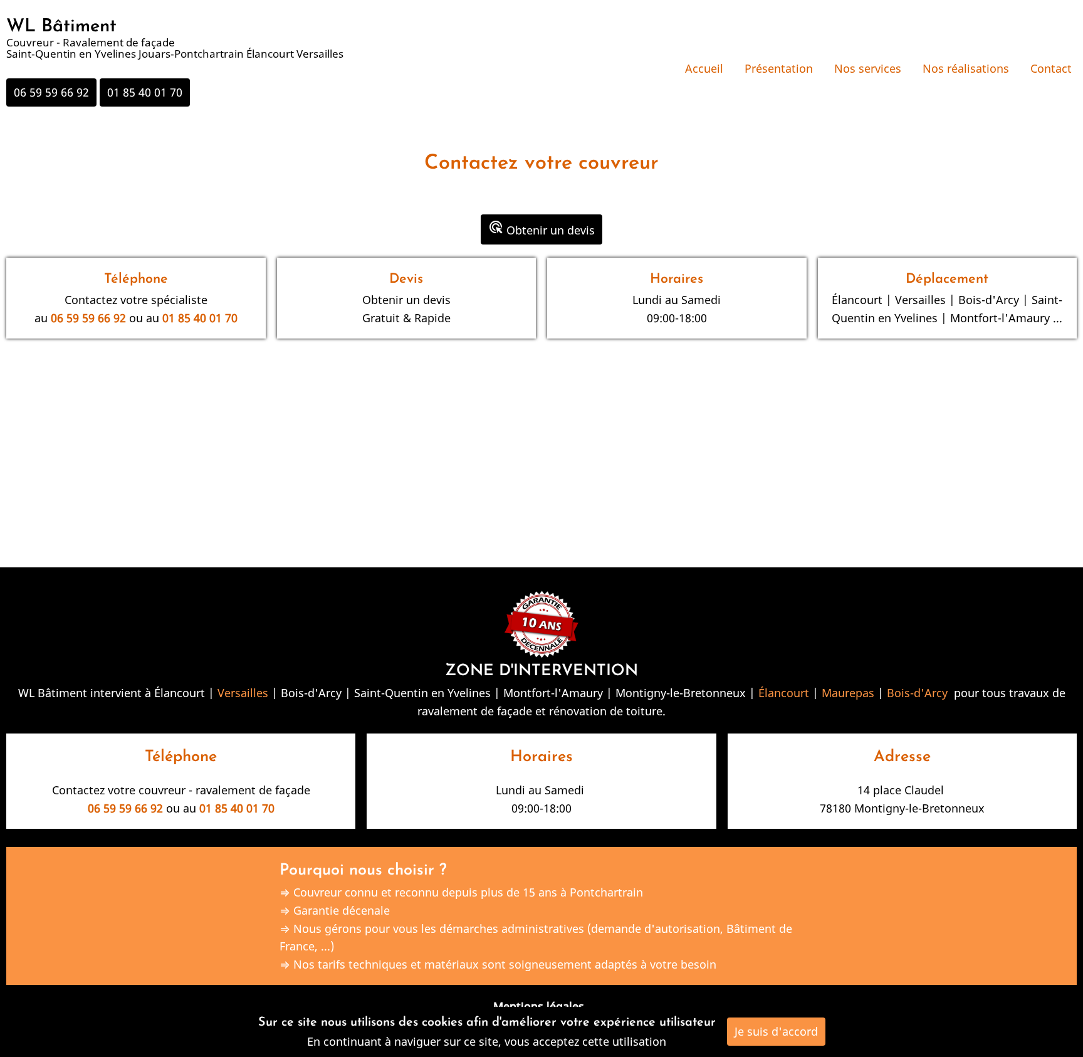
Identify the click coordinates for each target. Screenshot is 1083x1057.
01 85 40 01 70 (144, 92)
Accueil (704, 68)
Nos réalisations (966, 68)
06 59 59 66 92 (51, 92)
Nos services (867, 68)
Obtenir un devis (541, 228)
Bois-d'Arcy (917, 692)
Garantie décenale (341, 910)
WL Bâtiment (61, 27)
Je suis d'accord (776, 1031)
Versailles (242, 692)
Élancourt (783, 692)
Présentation (779, 68)
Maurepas (848, 692)
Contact (1051, 68)
